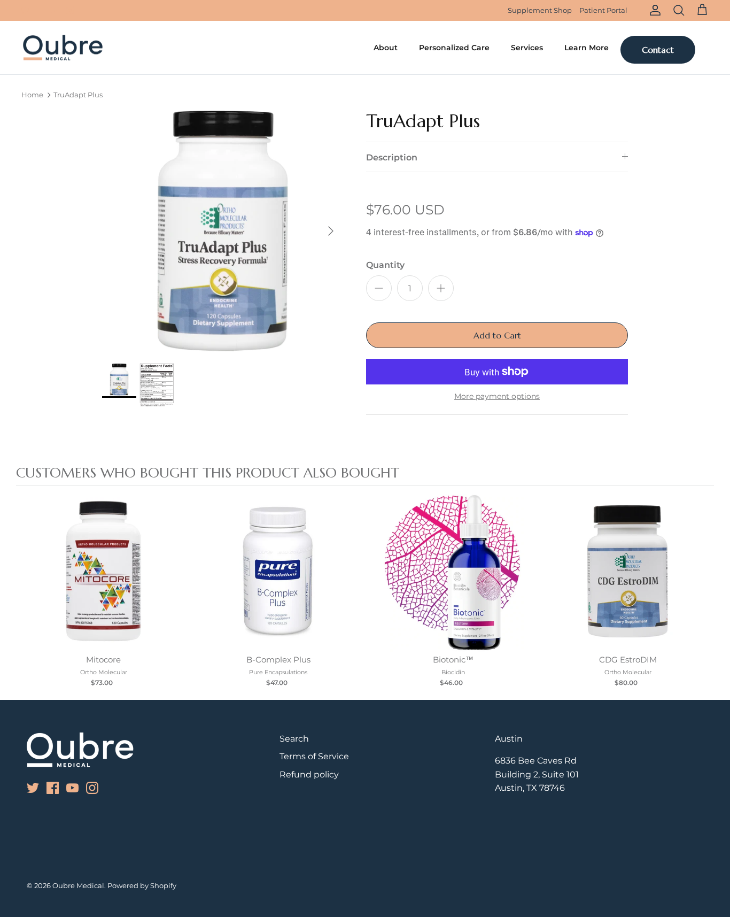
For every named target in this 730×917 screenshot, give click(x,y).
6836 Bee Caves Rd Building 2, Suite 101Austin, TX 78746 (537, 774)
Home (32, 95)
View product (103, 582)
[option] (222, 231)
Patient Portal (603, 10)
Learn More (586, 47)
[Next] (331, 231)
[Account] (653, 10)
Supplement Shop (540, 10)
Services (527, 47)
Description (391, 157)
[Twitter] (25, 10)
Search (294, 739)
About (386, 47)
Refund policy (309, 774)
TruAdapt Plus (78, 95)
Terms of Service (314, 756)
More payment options (497, 396)
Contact (658, 49)
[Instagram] (70, 10)
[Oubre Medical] (62, 48)
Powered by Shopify (141, 885)
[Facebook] (40, 10)
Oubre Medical (78, 885)
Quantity (385, 265)
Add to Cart (497, 335)
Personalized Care (454, 47)
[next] (703, 591)
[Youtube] (55, 10)
